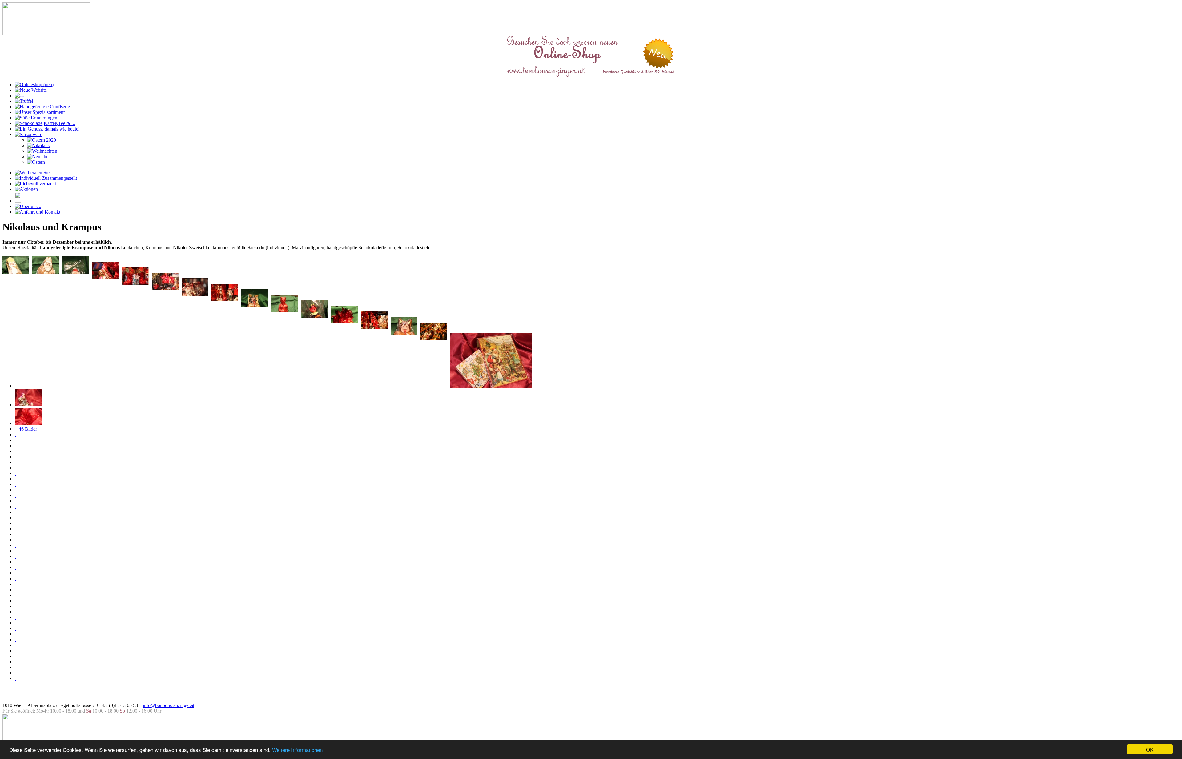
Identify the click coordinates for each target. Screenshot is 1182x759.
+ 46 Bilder (26, 429)
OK (1149, 749)
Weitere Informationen (297, 749)
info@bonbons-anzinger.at (168, 705)
